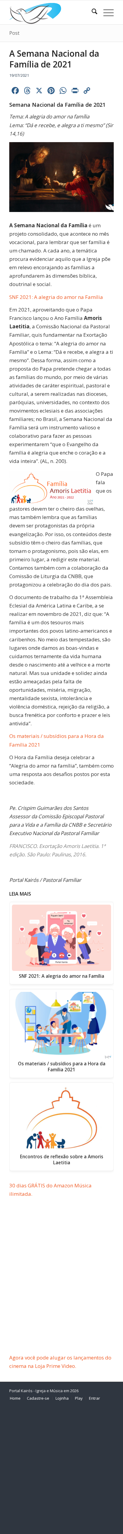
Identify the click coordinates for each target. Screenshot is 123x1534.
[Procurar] (91, 12)
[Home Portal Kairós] (51, 12)
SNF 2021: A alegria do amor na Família (56, 297)
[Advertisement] (61, 1289)
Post (14, 33)
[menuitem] (91, 12)
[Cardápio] (105, 12)
